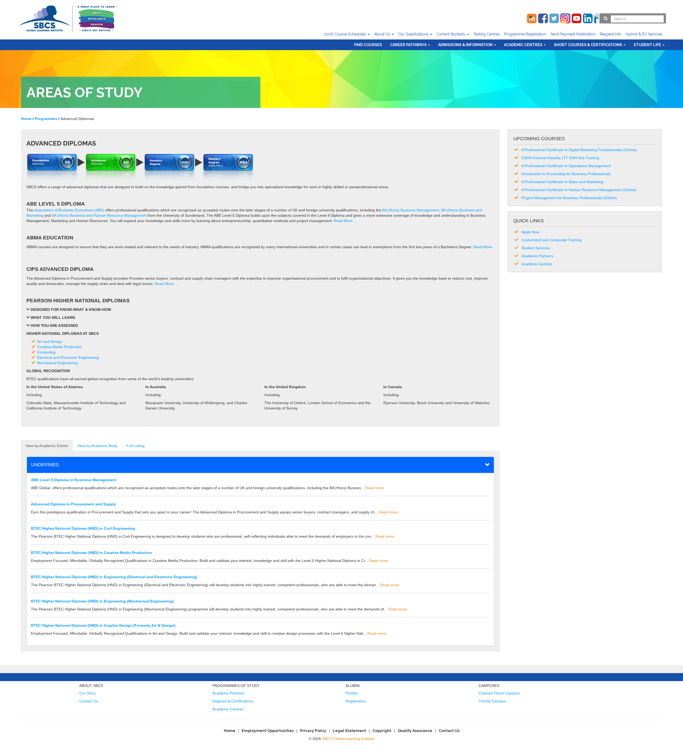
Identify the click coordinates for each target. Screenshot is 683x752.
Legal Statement (349, 731)
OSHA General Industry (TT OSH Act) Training (560, 158)
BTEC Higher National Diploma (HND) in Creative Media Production (91, 552)
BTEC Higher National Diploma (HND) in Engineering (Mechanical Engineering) (102, 601)
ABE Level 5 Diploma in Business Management (73, 480)
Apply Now (530, 232)
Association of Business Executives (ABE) (69, 210)
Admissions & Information (465, 45)
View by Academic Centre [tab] (46, 446)
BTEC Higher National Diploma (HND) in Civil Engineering (83, 528)
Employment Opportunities (268, 731)
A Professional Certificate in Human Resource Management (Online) (578, 190)
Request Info (610, 34)
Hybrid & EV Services (644, 34)
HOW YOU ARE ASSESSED (54, 325)
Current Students (451, 34)
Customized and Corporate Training (551, 240)
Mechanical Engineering (57, 363)
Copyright (381, 731)
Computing (46, 352)
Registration (356, 701)
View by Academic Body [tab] (97, 446)
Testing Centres (486, 34)
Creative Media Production (59, 347)
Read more (374, 488)
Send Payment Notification (572, 34)
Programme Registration (525, 34)
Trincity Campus (492, 701)
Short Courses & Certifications (588, 45)
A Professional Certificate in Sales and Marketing (562, 182)
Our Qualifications (414, 34)
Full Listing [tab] (135, 446)
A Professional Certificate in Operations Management (566, 166)
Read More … (346, 221)
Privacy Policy (313, 731)
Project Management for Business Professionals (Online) (569, 198)
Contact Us (88, 701)
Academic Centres (523, 45)
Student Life (648, 45)
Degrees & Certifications (232, 701)
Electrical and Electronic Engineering (68, 357)
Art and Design (49, 341)
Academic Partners (537, 256)
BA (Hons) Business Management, (411, 210)
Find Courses (368, 45)
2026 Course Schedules (345, 34)
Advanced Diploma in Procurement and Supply (73, 504)
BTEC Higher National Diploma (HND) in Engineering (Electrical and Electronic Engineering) (114, 577)
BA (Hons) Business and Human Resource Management (99, 215)
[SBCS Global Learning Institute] (67, 18)
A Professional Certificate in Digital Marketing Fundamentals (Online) (579, 150)
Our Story (87, 693)
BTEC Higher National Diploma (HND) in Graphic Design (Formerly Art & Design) (103, 625)
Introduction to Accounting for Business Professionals (566, 174)
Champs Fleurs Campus (499, 693)
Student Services (535, 248)
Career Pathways (408, 45)
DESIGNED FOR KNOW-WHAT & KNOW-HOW (71, 309)
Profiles (352, 693)
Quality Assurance (415, 731)
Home (229, 731)
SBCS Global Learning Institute (348, 739)
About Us (382, 34)
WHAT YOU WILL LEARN (53, 317)
